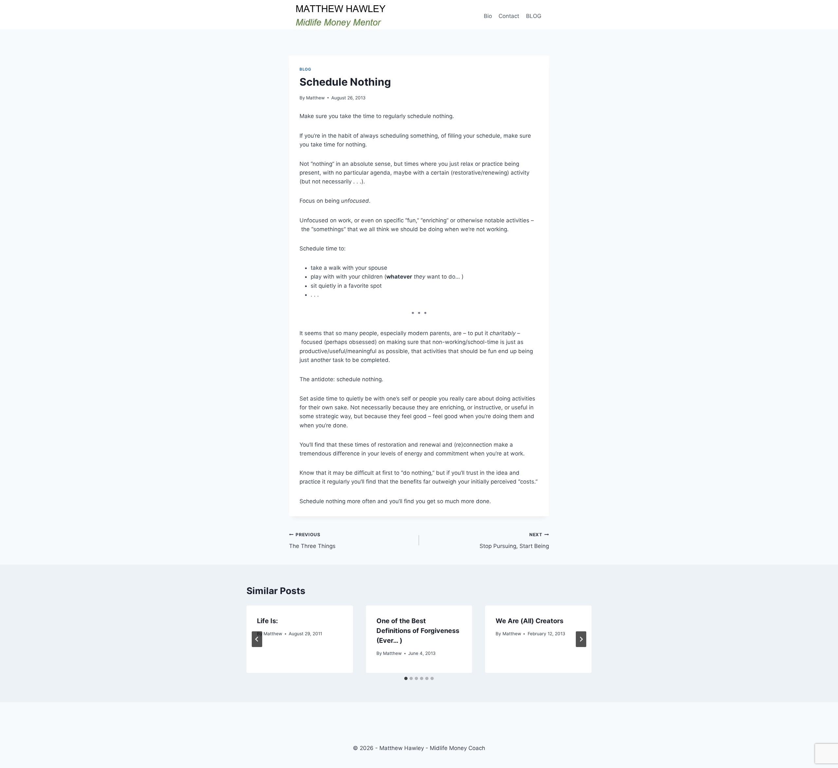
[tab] (406, 678)
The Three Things (312, 540)
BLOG (533, 16)
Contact (509, 16)
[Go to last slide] (257, 639)
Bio (488, 16)
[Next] (581, 639)
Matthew (315, 97)
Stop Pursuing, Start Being (514, 540)
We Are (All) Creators (529, 621)
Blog (305, 69)
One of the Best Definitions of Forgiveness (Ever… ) (417, 630)
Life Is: (267, 621)
